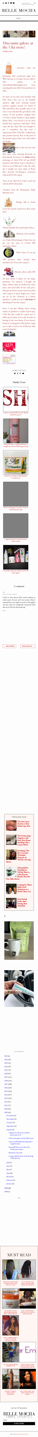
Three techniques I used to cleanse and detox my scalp (15, 507)
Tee (4, 592)
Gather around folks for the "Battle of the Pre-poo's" (15, 413)
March (9, 1176)
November (10, 1119)
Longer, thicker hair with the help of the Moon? (21, 1157)
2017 (6, 1084)
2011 (6, 1105)
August (9, 1129)
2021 (6, 1070)
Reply (4, 610)
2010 (6, 1109)
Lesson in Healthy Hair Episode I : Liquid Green (21, 1142)
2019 (6, 1077)
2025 (6, 1056)
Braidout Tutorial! (15, 1152)
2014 (6, 1095)
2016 (6, 1088)
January (9, 1183)
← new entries (9, 646)
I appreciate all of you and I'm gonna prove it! (19, 1133)
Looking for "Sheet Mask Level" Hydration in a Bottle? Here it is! (24, 888)
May (8, 1169)
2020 (6, 1073)
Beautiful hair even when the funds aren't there (19, 1148)
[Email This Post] (23, 373)
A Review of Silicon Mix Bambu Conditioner (15, 476)
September (10, 1126)
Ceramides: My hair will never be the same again (16, 571)
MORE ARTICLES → (28, 646)
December (10, 1115)
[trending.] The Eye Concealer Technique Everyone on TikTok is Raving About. (18, 856)
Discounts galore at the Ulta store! (21, 1138)
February (9, 1180)
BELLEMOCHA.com (22, 1434)
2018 (6, 1081)
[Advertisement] (19, 731)
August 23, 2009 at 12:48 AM (10, 594)
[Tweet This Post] (15, 373)
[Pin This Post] (20, 373)
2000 (6, 1191)
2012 (6, 1102)
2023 (6, 1063)
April (8, 1173)
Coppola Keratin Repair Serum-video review (15, 539)
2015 (6, 1091)
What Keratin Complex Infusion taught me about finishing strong (15, 444)
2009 (6, 1112)
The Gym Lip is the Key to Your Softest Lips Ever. (23, 823)
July (8, 1162)
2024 (6, 1059)
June (8, 1166)
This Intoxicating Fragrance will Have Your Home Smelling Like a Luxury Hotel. (24, 840)
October (9, 1122)
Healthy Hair (8, 51)
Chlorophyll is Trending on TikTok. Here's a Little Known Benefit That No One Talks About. (18, 873)
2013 (6, 1098)
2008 (6, 1188)
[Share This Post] (17, 373)
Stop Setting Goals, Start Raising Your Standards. (22, 902)
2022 (6, 1066)
